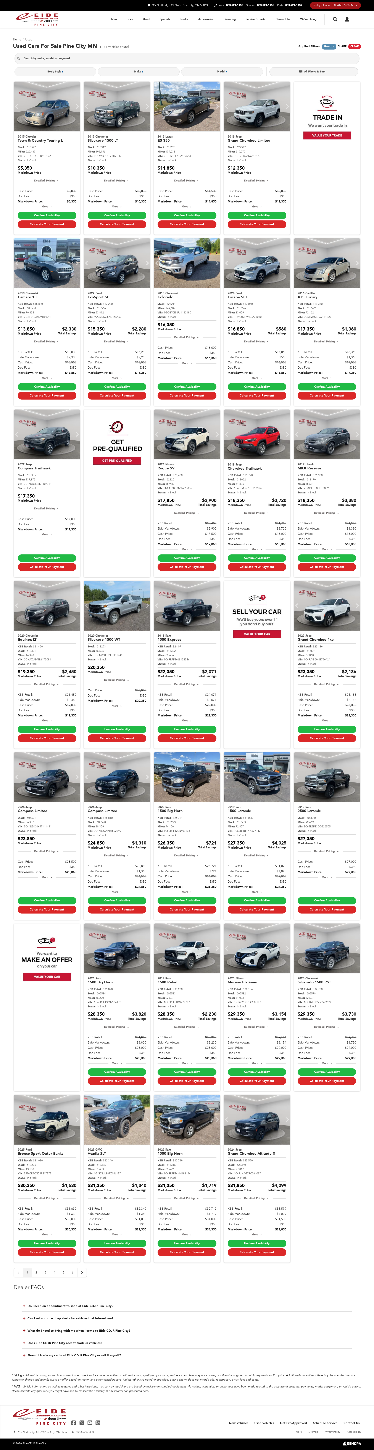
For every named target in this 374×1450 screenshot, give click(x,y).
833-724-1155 (234, 5)
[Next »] (82, 1272)
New (114, 19)
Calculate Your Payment (47, 224)
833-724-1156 (265, 5)
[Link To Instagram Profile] (97, 1422)
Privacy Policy (332, 1432)
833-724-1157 (293, 5)
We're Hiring (308, 19)
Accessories (205, 19)
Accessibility (354, 1432)
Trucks (184, 19)
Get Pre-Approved (293, 1423)
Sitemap (313, 1432)
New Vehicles (238, 1423)
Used (146, 19)
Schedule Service (325, 1423)
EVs (130, 19)
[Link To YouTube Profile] (90, 1422)
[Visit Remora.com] (352, 1444)
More (45, 207)
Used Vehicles (264, 1423)
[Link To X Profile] (82, 1422)
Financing (230, 19)
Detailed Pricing (44, 181)
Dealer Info (283, 19)
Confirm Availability (47, 215)
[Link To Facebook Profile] (74, 1422)
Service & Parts (255, 19)
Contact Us (351, 1423)
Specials (165, 19)
